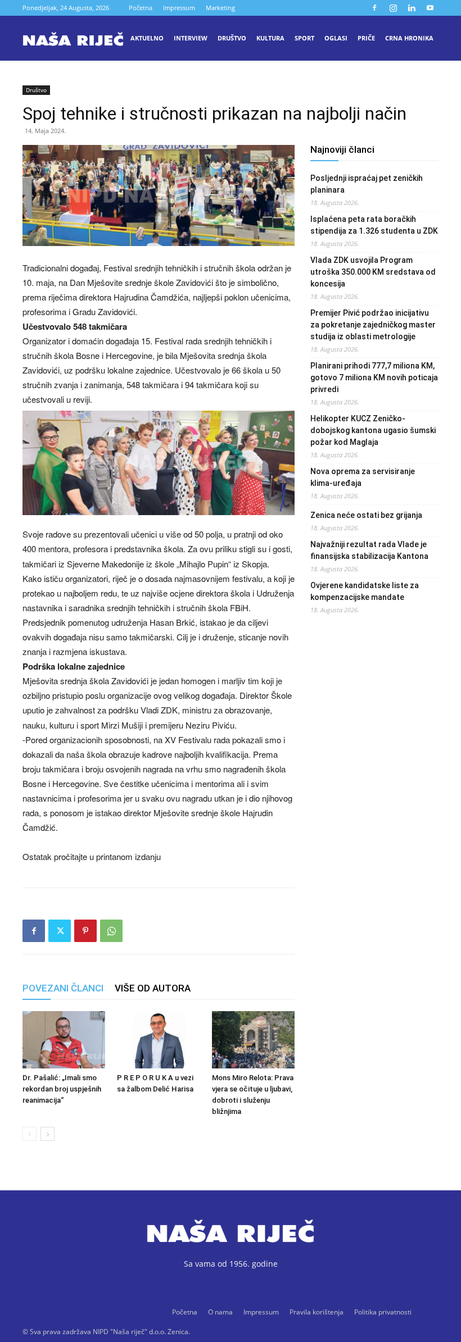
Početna (140, 7)
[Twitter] (59, 931)
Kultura (270, 38)
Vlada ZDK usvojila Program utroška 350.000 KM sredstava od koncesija (373, 272)
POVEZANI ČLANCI (62, 988)
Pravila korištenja (317, 1312)
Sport (304, 38)
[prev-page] (29, 1134)
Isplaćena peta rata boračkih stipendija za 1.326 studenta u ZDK (374, 225)
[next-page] (47, 1134)
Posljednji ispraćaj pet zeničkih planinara (366, 184)
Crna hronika (409, 38)
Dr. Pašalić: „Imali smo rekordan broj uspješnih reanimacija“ (61, 1088)
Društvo (232, 38)
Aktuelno (147, 38)
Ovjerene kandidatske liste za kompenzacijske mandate (364, 591)
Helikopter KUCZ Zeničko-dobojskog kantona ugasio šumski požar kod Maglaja (373, 430)
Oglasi (335, 38)
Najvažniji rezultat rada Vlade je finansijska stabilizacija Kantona (369, 550)
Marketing (220, 7)
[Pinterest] (85, 931)
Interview (190, 38)
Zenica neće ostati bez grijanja (366, 515)
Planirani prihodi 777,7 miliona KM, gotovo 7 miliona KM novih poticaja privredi (374, 377)
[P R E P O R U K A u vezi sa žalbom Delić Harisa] (158, 1039)
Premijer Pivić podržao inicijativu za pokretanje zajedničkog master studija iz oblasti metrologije (373, 324)
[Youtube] (430, 8)
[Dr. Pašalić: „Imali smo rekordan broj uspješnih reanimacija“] (63, 1039)
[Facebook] (374, 8)
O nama (220, 1312)
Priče (366, 38)
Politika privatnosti (383, 1312)
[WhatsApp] (111, 931)
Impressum (179, 7)
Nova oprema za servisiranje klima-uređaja (362, 477)
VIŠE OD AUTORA (153, 988)
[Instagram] (393, 8)
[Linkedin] (411, 8)
